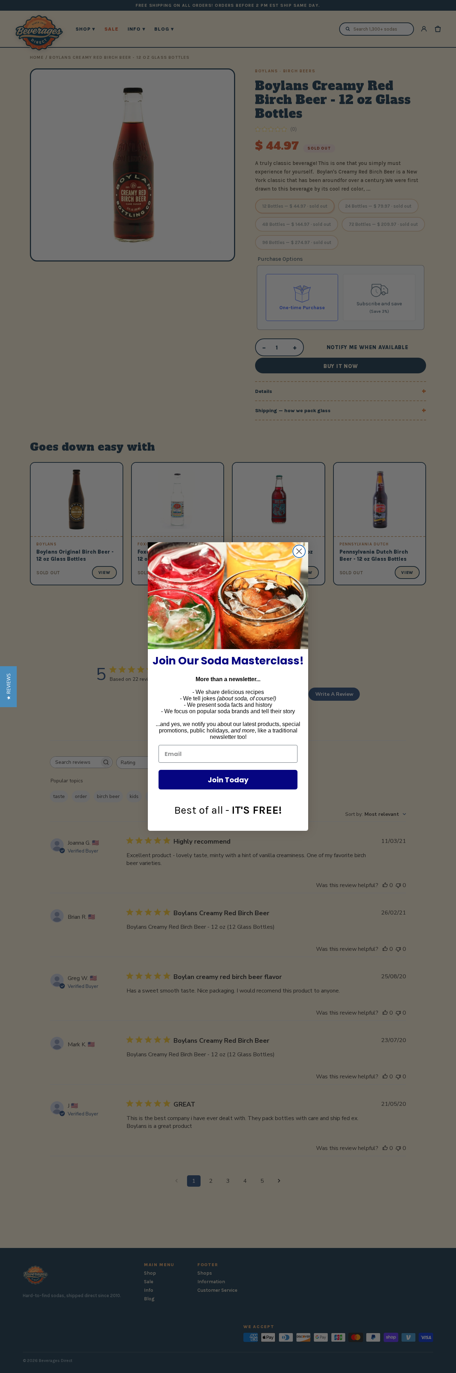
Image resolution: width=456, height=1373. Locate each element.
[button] (8, 686)
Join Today (228, 780)
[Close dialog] (299, 551)
